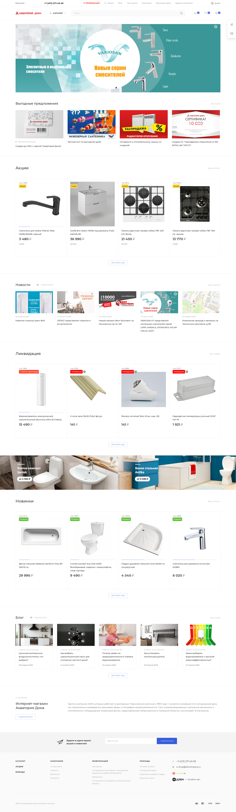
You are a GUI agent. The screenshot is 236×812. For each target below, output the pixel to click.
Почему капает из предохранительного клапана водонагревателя (117, 656)
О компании (56, 766)
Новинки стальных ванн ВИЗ (30, 320)
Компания (56, 761)
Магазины (97, 766)
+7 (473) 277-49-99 (54, 3)
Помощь (145, 761)
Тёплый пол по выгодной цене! (84, 142)
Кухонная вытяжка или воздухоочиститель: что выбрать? (31, 656)
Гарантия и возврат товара (152, 774)
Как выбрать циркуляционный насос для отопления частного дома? (75, 656)
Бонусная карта (147, 778)
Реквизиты (97, 777)
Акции (19, 766)
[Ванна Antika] (177, 472)
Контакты (54, 778)
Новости (54, 770)
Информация (100, 761)
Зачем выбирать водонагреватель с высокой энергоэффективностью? (200, 656)
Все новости (214, 285)
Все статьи (215, 618)
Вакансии (55, 774)
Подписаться (167, 741)
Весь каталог (214, 168)
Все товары (215, 354)
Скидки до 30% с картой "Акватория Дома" (38, 146)
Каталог (21, 761)
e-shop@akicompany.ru (188, 767)
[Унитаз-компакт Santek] (59, 472)
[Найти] (181, 13)
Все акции (215, 104)
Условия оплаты (147, 766)
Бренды (20, 772)
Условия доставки (148, 770)
